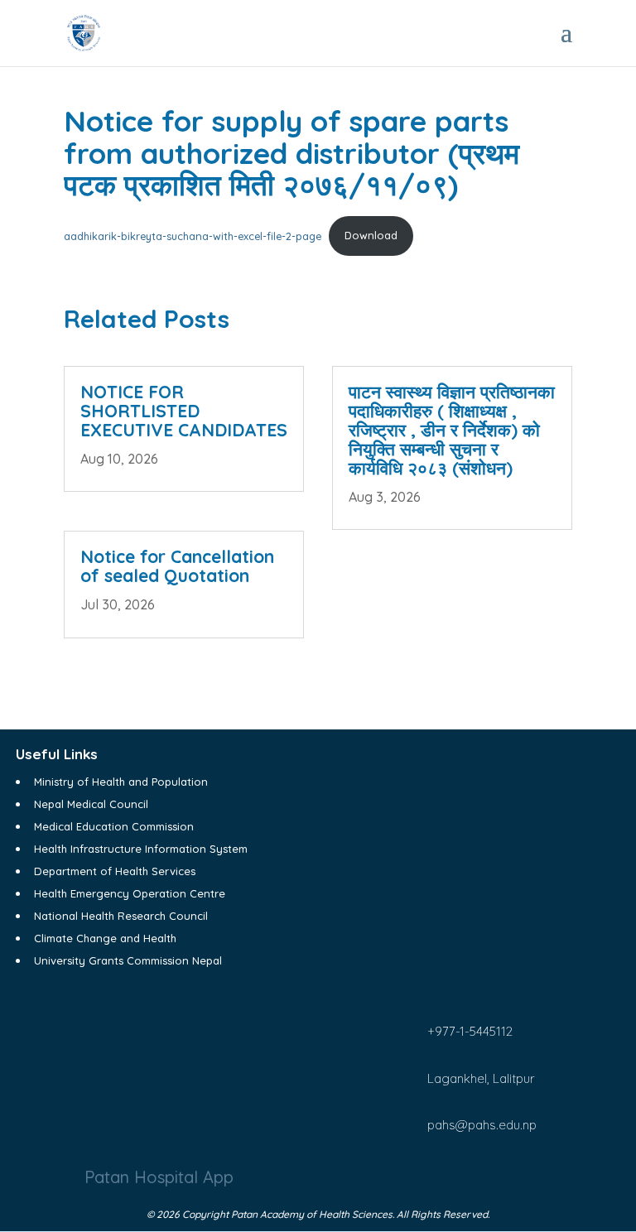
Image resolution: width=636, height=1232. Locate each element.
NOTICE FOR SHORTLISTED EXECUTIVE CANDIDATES (183, 410)
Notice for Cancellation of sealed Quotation (177, 566)
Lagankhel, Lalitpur (480, 1078)
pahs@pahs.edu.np (482, 1125)
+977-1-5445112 (470, 1031)
